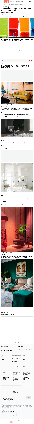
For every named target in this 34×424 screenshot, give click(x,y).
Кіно (13, 377)
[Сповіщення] (32, 1)
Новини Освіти (25, 377)
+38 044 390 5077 (20, 346)
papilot (5, 14)
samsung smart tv (18, 415)
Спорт (14, 386)
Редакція (2, 355)
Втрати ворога (15, 374)
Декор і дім (12, 1)
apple (9, 415)
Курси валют (4, 379)
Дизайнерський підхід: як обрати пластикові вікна (15, 45)
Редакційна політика (4, 356)
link (18, 350)
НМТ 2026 (24, 381)
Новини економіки (6, 377)
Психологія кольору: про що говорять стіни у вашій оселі (15, 4)
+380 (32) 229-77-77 (7, 410)
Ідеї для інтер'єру (17, 1)
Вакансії (24, 355)
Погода (4, 373)
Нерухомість (5, 386)
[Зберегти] (30, 16)
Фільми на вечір (15, 380)
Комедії (14, 381)
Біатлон (14, 391)
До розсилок (29, 397)
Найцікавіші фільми (15, 378)
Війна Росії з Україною (16, 366)
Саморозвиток (25, 382)
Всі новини (4, 366)
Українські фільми (15, 379)
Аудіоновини (4, 372)
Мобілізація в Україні (26, 366)
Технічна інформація (14, 361)
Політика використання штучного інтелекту (16, 355)
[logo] (6, 1)
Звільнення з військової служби (27, 367)
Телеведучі (2, 359)
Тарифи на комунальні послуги (7, 381)
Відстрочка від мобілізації (26, 372)
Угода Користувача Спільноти (16, 358)
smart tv (14, 415)
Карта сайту (24, 359)
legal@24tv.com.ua (12, 411)
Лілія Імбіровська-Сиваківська (8, 12)
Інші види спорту (15, 392)
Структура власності (25, 356)
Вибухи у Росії (15, 373)
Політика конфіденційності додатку (16, 357)
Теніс (13, 390)
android (4, 415)
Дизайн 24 (2, 4)
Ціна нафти (4, 378)
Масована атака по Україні (16, 372)
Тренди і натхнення (5, 390)
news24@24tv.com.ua (4, 346)
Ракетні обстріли (15, 367)
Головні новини (5, 367)
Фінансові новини (5, 380)
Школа (24, 380)
